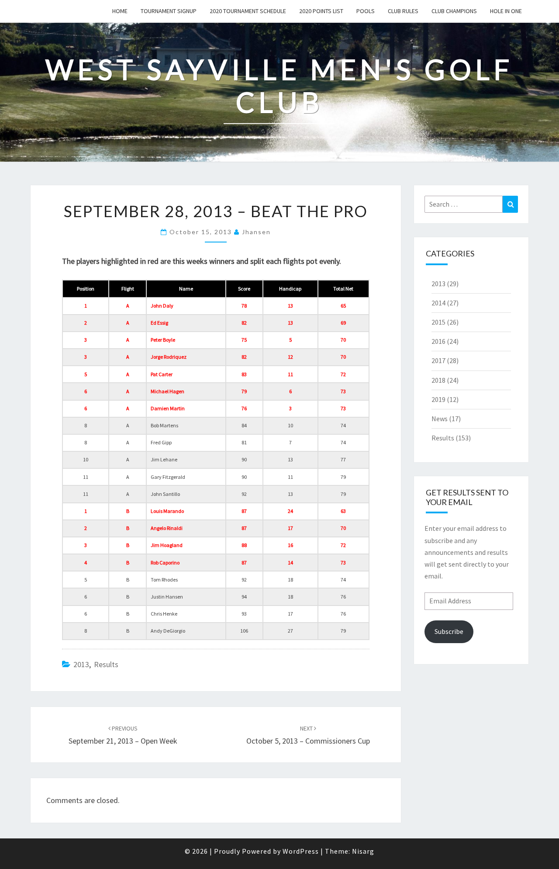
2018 (438, 380)
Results (106, 664)
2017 (438, 360)
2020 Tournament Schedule (248, 11)
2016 (438, 341)
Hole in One (506, 11)
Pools (365, 11)
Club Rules (403, 11)
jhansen (256, 231)
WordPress (301, 851)
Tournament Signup (169, 11)
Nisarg (363, 851)
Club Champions (454, 11)
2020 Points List (321, 11)
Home (120, 11)
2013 (81, 664)
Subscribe (449, 631)
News (439, 418)
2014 (438, 302)
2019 (438, 399)
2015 (438, 322)
